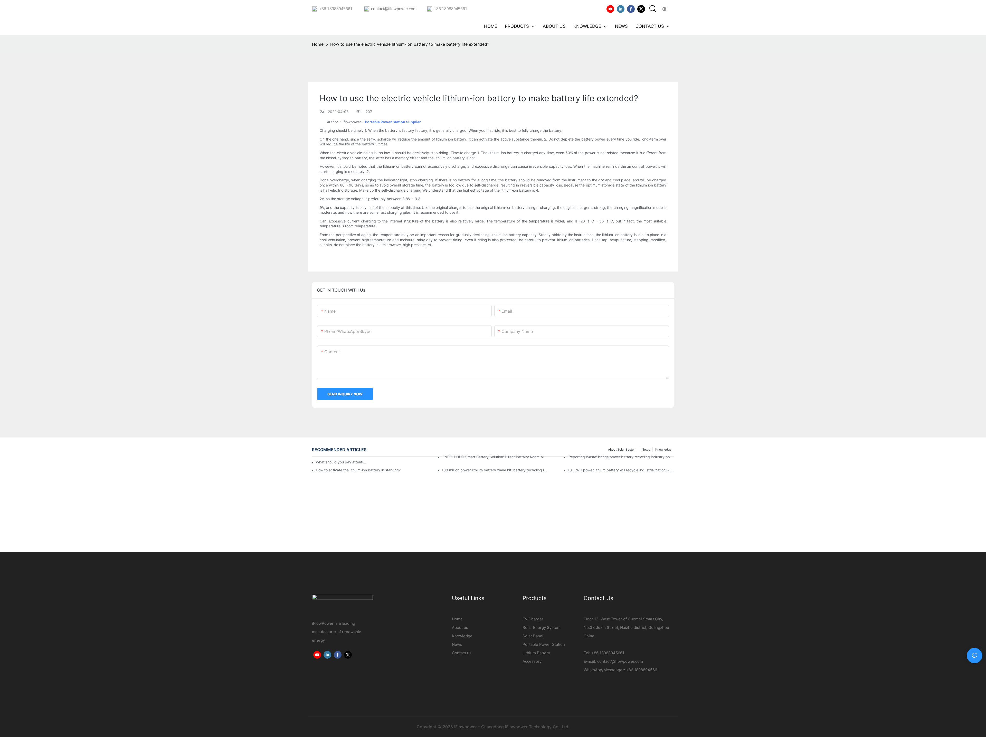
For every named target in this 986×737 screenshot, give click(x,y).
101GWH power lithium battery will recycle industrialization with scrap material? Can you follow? (621, 470)
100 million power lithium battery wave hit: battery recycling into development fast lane (495, 470)
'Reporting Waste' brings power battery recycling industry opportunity (621, 457)
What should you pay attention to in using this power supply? (341, 462)
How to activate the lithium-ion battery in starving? (358, 470)
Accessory (532, 661)
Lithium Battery (536, 652)
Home (318, 44)
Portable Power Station (544, 644)
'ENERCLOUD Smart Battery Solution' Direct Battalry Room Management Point (495, 457)
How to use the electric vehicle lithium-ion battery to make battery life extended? (409, 44)
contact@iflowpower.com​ (620, 661)
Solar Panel (533, 635)
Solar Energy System (542, 627)
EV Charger (533, 619)
